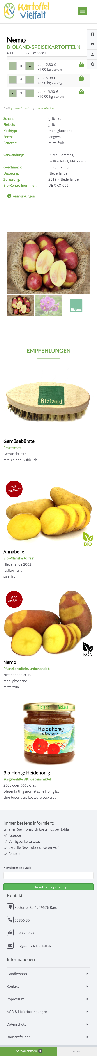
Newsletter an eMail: (17, 868)
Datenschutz (16, 1024)
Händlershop (17, 973)
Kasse (76, 1051)
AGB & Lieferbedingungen (27, 1011)
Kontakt (13, 986)
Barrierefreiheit (18, 1037)
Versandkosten (45, 108)
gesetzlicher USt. (20, 108)
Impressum (15, 999)
